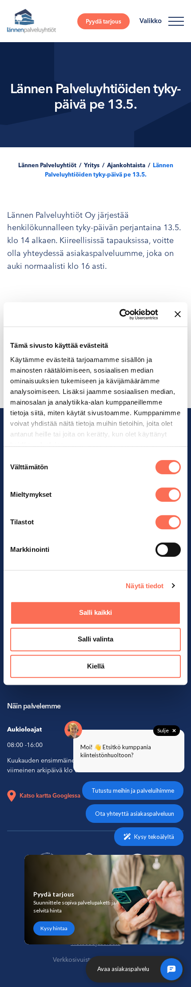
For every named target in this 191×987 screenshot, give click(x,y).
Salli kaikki (95, 612)
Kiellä (95, 666)
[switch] (168, 495)
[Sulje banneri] (178, 314)
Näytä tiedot (144, 586)
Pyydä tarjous (103, 21)
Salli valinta (95, 639)
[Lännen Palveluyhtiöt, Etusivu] (31, 21)
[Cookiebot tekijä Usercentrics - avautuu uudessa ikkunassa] (120, 314)
